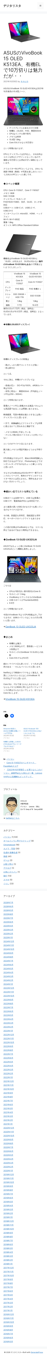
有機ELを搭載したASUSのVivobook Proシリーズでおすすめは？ (12, 744)
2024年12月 (8, 941)
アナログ (7, 868)
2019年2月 (8, 1213)
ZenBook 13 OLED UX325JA (21, 626)
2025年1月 (8, 937)
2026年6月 (8, 906)
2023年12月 (8, 988)
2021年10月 (8, 1089)
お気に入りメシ (10, 872)
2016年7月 (8, 1334)
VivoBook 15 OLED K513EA (20, 699)
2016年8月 (8, 1330)
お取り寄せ (8, 864)
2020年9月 (8, 1139)
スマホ (6, 880)
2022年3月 (8, 1070)
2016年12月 (8, 1314)
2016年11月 (8, 1318)
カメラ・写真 (9, 849)
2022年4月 (8, 1066)
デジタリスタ (12, 5)
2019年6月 (8, 1198)
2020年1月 (8, 1171)
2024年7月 (8, 961)
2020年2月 (8, 1167)
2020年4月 (8, 1159)
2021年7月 (8, 1101)
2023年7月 (8, 1007)
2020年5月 (8, 1155)
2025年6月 (8, 922)
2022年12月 (8, 1035)
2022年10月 (8, 1042)
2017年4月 (8, 1299)
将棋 (5, 856)
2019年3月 (8, 1209)
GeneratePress (37, 1352)
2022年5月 (8, 1062)
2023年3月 (8, 1023)
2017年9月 (8, 1279)
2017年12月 (8, 1268)
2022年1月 (8, 1077)
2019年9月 (8, 1186)
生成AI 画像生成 (10, 852)
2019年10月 (8, 1182)
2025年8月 (8, 914)
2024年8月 (8, 957)
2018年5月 (8, 1248)
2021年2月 (8, 1120)
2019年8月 (8, 1190)
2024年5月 (8, 968)
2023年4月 (8, 1019)
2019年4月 (8, 1205)
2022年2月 (8, 1073)
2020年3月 (8, 1163)
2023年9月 (8, 1000)
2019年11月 (8, 1178)
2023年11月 (8, 992)
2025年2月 (8, 934)
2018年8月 (8, 1237)
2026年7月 (8, 902)
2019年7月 (8, 1194)
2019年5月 (8, 1202)
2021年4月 (8, 1112)
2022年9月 (8, 1046)
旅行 (5, 876)
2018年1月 (8, 1264)
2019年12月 (8, 1174)
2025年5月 (8, 926)
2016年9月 (8, 1326)
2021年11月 (8, 1085)
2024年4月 (8, 972)
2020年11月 (8, 1132)
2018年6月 (8, 1244)
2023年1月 (8, 1031)
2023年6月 (8, 1011)
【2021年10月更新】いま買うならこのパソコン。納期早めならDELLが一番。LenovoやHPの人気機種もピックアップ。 (22, 773)
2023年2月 (8, 1027)
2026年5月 (8, 910)
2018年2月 (8, 1260)
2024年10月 (8, 949)
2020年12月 (8, 1128)
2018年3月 (8, 1256)
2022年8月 (8, 1050)
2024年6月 (8, 965)
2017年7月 (8, 1287)
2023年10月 (8, 996)
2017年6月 (8, 1291)
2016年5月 (8, 1341)
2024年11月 (8, 945)
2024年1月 (8, 984)
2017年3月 (8, 1303)
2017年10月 (8, 1275)
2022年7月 (8, 1054)
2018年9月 (8, 1233)
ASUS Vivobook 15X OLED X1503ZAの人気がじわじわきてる (33, 731)
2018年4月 (8, 1252)
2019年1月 (8, 1217)
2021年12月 (8, 1081)
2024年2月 (8, 980)
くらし (6, 883)
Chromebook (9, 845)
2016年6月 (8, 1338)
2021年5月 (8, 1108)
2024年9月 (8, 953)
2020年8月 (8, 1143)
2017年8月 (8, 1283)
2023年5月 (8, 1015)
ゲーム (6, 860)
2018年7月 (8, 1240)
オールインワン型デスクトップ (17, 841)
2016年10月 (8, 1322)
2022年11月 (8, 1038)
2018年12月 (8, 1221)
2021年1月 (8, 1124)
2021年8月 (8, 1097)
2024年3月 (8, 976)
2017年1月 (8, 1310)
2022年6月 (8, 1058)
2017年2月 (8, 1306)
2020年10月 (8, 1136)
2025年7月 (8, 918)
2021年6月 (8, 1104)
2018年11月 (8, 1225)
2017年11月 (8, 1272)
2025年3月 (8, 930)
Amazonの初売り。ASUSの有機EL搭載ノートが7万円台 (12, 731)
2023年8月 (8, 1003)
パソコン (10, 759)
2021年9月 (8, 1093)
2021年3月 (8, 1116)
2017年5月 (8, 1295)
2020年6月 (8, 1151)
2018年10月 (8, 1229)
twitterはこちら (13, 818)
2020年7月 (8, 1147)
